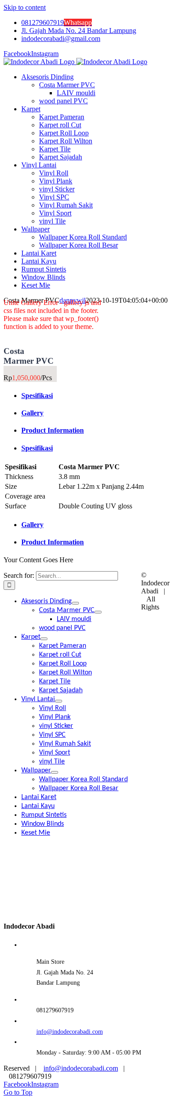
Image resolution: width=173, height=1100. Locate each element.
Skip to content (25, 7)
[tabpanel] (86, 486)
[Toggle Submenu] (75, 603)
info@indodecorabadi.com (69, 1031)
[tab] (95, 396)
